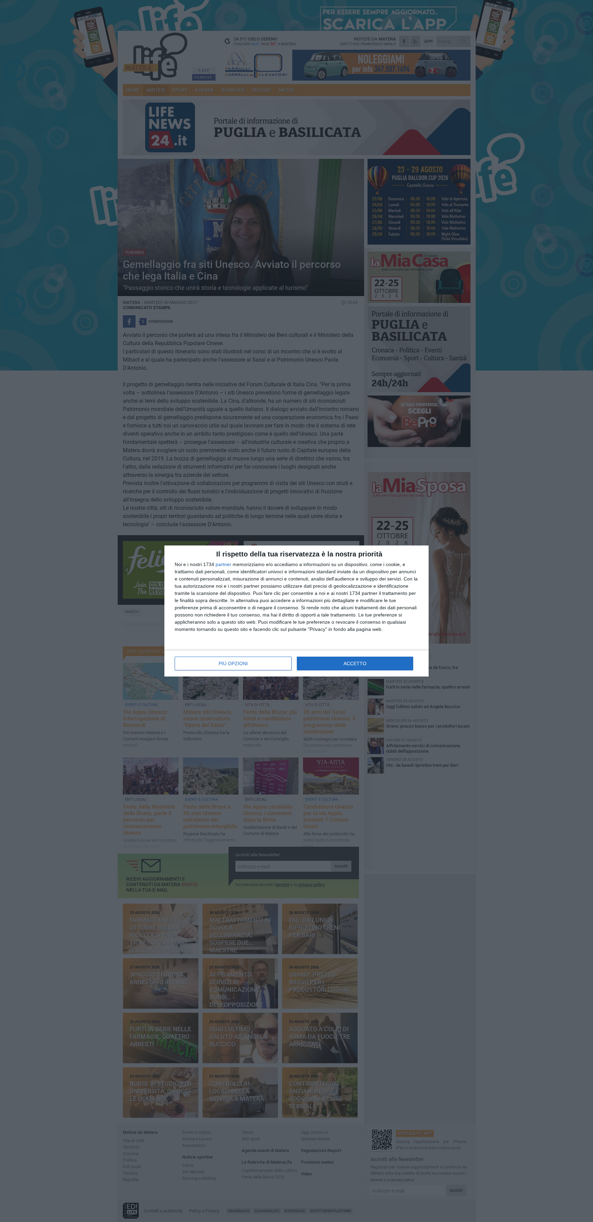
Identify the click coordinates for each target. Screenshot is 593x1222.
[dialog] (296, 611)
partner (223, 564)
